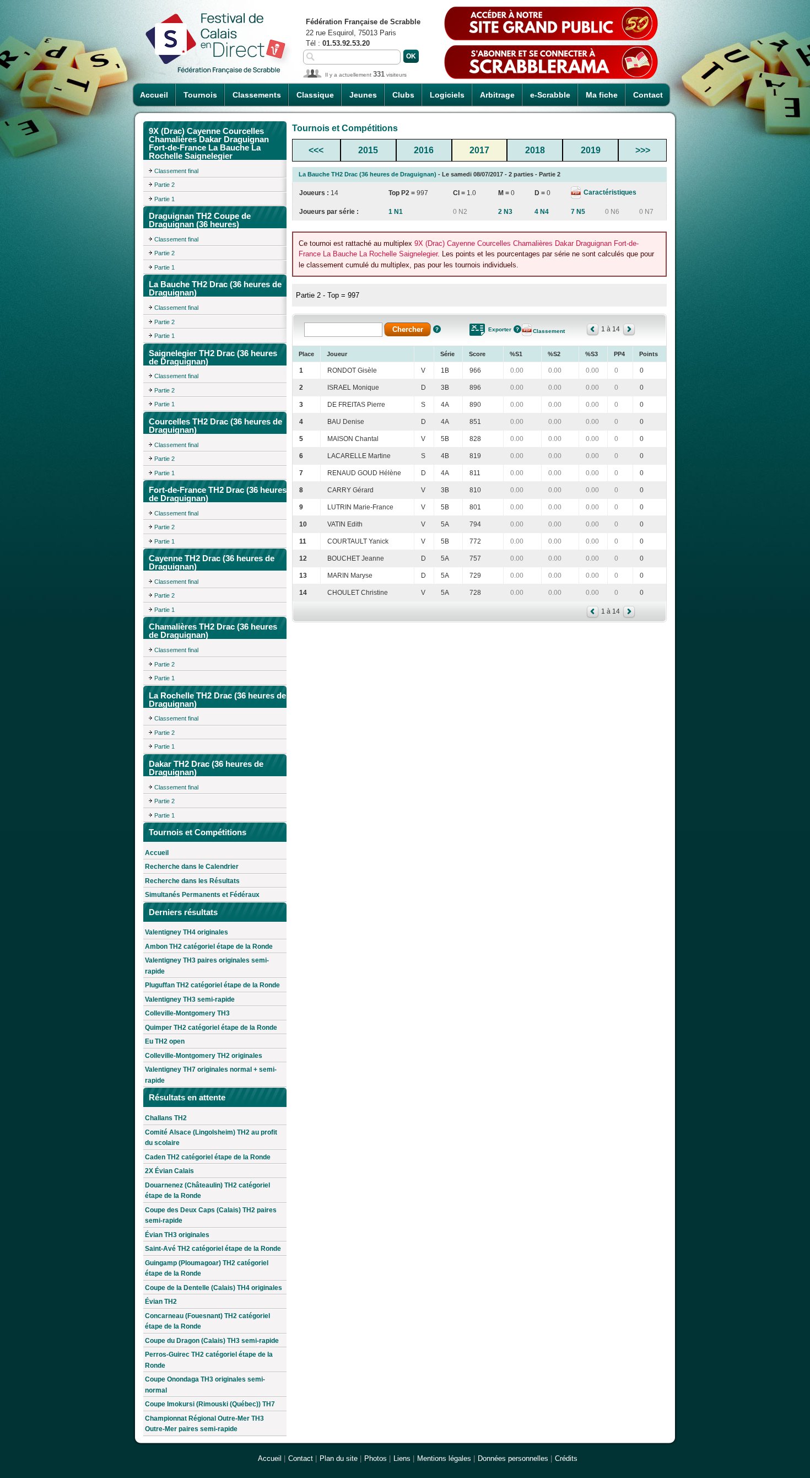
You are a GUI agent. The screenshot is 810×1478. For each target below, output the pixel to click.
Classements (257, 94)
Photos (375, 1458)
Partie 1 (164, 199)
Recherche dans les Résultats (192, 881)
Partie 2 (164, 184)
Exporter (499, 329)
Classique (315, 94)
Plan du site (339, 1458)
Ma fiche (602, 94)
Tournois (200, 94)
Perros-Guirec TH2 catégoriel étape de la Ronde (209, 1360)
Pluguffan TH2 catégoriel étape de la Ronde (212, 985)
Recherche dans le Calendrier (192, 866)
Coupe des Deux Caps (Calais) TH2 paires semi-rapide (211, 1215)
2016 (424, 150)
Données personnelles (513, 1458)
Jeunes (363, 94)
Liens (402, 1458)
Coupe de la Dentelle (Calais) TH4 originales (213, 1288)
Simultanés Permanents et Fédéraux (202, 895)
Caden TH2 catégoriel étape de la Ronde (208, 1157)
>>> (642, 150)
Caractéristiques (609, 192)
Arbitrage (497, 94)
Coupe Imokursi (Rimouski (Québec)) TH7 (210, 1404)
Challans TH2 (166, 1118)
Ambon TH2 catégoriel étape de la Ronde (209, 946)
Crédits (566, 1458)
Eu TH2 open (165, 1041)
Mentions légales (444, 1458)
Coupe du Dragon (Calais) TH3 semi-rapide (212, 1341)
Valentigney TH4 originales (186, 932)
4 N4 (541, 212)
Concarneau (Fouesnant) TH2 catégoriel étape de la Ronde (207, 1321)
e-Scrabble (550, 94)
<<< (316, 150)
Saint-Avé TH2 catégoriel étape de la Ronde (213, 1249)
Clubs (403, 94)
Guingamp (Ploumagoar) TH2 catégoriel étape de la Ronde (206, 1268)
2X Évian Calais (169, 1171)
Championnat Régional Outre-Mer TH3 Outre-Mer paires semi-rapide (204, 1424)
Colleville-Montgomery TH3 (187, 1013)
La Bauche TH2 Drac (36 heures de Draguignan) (367, 174)
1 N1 (395, 212)
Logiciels (447, 94)
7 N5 (578, 212)
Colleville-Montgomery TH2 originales (203, 1056)
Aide (437, 329)
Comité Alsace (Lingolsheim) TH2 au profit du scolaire (211, 1137)
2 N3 (505, 212)
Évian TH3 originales (177, 1235)
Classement (549, 331)
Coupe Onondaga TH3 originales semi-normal (205, 1384)
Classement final (176, 171)
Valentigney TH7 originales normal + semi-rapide (211, 1075)
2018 (535, 150)
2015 (368, 150)
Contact (648, 94)
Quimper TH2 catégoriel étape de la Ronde (211, 1027)
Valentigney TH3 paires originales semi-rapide (207, 965)
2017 (479, 150)
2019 (591, 150)
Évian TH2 (161, 1301)
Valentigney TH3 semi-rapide (190, 999)
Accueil (154, 94)
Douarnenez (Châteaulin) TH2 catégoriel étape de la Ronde (207, 1190)
